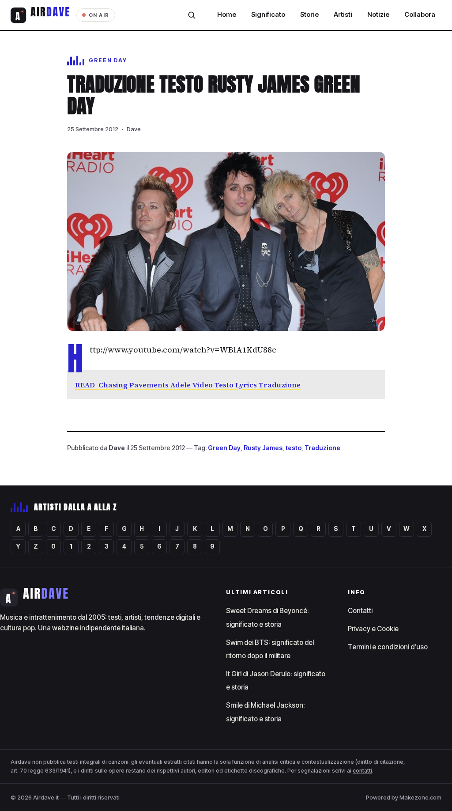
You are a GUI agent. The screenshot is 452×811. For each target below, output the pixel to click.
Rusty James (263, 447)
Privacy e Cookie (373, 629)
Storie (309, 15)
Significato (268, 15)
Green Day (224, 447)
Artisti (343, 15)
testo (293, 447)
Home (226, 15)
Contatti (360, 610)
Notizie (378, 15)
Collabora (419, 15)
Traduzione (322, 447)
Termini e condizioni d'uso (388, 647)
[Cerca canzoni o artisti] (191, 15)
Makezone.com (420, 797)
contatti (362, 770)
